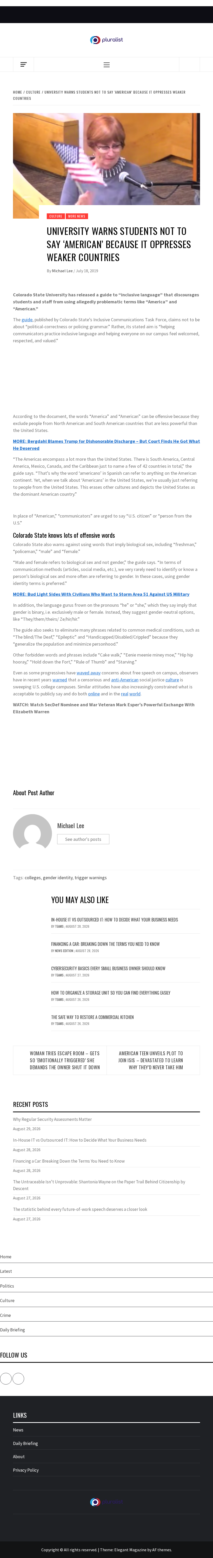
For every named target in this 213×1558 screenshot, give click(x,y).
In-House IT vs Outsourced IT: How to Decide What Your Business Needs (114, 920)
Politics (7, 1286)
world (135, 694)
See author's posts (83, 839)
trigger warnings (91, 878)
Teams (59, 926)
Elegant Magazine (130, 1549)
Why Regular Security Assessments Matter (52, 1119)
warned (59, 680)
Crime (5, 1315)
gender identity (57, 878)
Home (5, 1257)
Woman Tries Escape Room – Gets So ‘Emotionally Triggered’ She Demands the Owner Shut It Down (65, 1060)
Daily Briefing (12, 1330)
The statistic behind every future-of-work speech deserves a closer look (80, 1209)
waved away (89, 673)
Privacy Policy (26, 1470)
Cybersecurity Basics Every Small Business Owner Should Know (108, 968)
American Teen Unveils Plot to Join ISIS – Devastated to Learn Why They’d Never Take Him (150, 1060)
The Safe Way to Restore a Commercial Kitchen (92, 1017)
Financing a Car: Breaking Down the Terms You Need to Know (105, 944)
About (19, 1456)
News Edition (64, 950)
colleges (33, 878)
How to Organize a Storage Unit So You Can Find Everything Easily (110, 993)
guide (27, 320)
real (124, 694)
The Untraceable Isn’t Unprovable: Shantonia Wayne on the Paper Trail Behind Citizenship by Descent (99, 1185)
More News (76, 216)
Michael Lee (63, 270)
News (18, 1430)
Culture (55, 216)
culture (172, 680)
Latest (6, 1271)
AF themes (161, 1549)
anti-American (124, 680)
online (94, 694)
